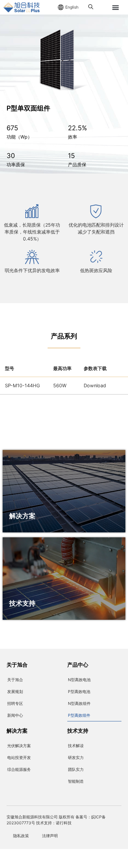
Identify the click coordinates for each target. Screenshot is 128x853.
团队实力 (76, 769)
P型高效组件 (79, 715)
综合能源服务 (19, 769)
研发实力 (76, 757)
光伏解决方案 (19, 745)
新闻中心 (15, 715)
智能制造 (76, 781)
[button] (115, 7)
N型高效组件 (79, 703)
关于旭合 (15, 679)
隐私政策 (21, 835)
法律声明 (50, 835)
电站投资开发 (19, 757)
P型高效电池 (79, 691)
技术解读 (76, 745)
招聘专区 (15, 703)
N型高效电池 (79, 679)
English (71, 7)
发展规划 (15, 691)
